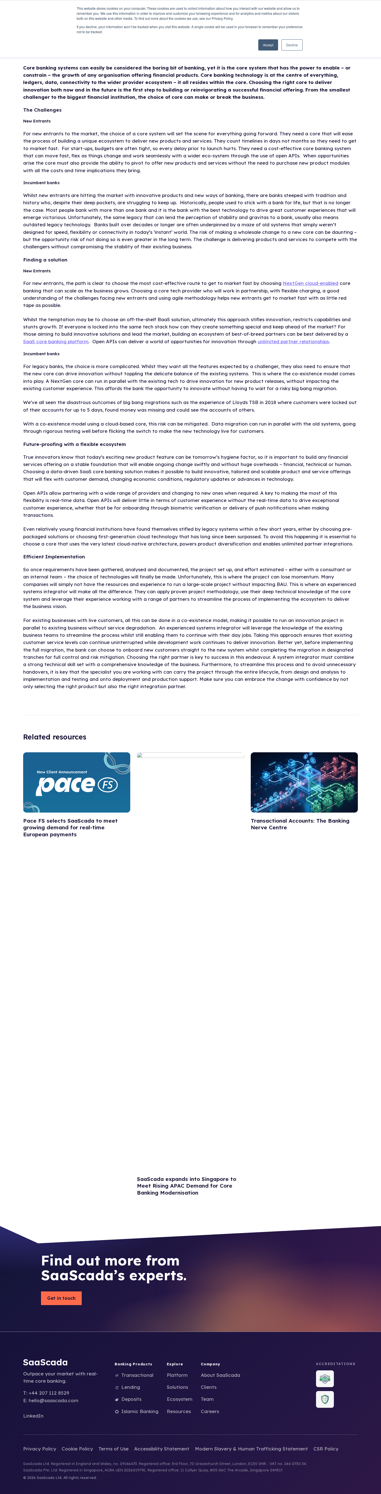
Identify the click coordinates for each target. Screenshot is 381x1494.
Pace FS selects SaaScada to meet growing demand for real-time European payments (70, 827)
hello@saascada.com (53, 1400)
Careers (210, 1411)
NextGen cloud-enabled (310, 283)
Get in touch (61, 1298)
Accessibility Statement (161, 1449)
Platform (177, 1375)
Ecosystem (179, 1399)
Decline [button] (292, 44)
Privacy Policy (39, 1449)
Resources (179, 1411)
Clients (208, 1387)
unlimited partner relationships (293, 341)
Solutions (177, 1387)
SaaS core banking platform (55, 341)
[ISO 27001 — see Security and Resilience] (325, 1378)
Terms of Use (113, 1449)
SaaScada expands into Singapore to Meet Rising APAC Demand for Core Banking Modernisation (186, 1186)
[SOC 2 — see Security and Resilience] (325, 1399)
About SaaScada (220, 1375)
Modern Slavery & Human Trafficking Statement (251, 1449)
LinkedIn (33, 1416)
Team (207, 1399)
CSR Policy (326, 1449)
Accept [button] (268, 44)
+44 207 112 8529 (49, 1393)
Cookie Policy (77, 1449)
